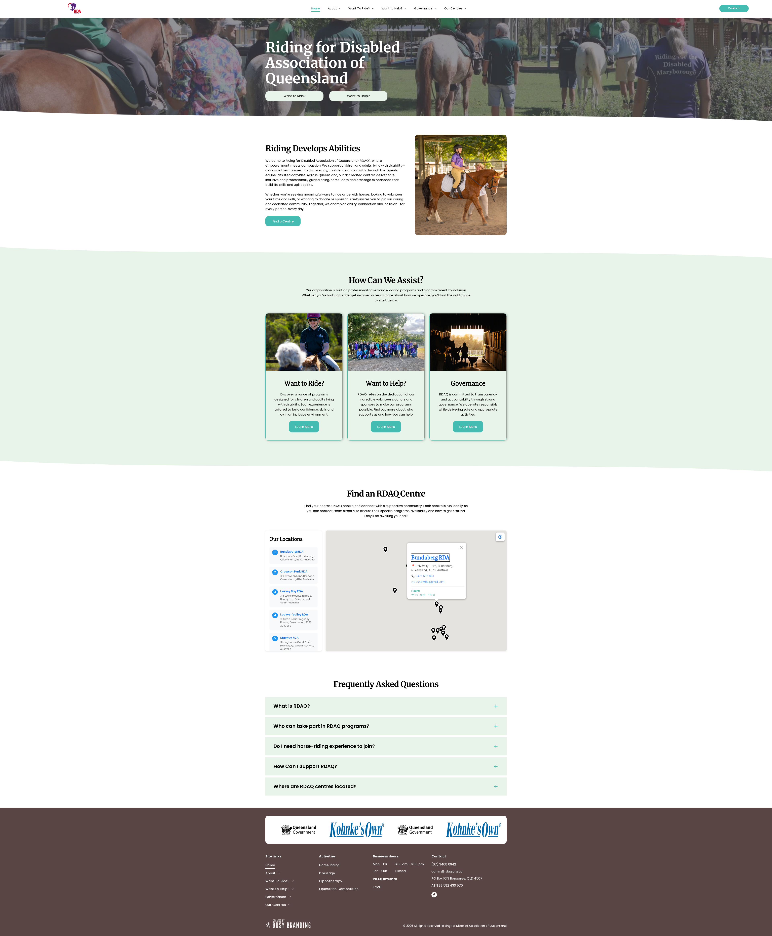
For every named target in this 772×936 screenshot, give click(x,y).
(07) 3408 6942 (443, 864)
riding (324, 180)
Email (377, 887)
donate (324, 199)
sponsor (341, 199)
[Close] (461, 547)
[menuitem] (315, 8)
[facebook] (434, 895)
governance (448, 404)
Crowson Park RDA (293, 571)
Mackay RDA (289, 638)
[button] (436, 604)
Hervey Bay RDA (291, 591)
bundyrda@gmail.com (430, 581)
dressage (363, 180)
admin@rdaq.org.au (446, 871)
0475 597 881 (425, 576)
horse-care (340, 180)
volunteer (394, 194)
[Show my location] (500, 537)
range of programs (313, 394)
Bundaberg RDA (291, 552)
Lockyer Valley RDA (294, 614)
